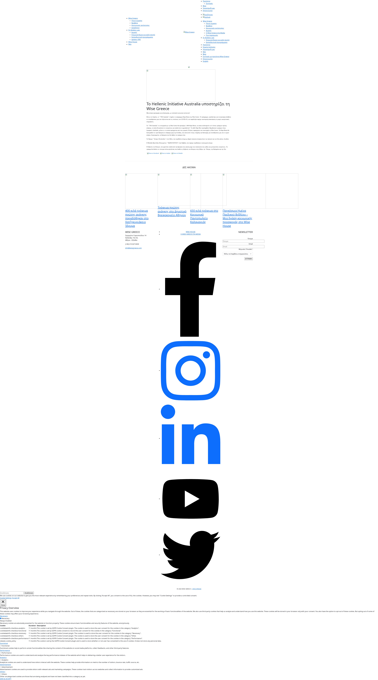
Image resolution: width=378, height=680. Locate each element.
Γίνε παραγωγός (212, 35)
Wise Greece (133, 18)
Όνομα (250, 239)
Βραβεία (135, 23)
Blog (204, 6)
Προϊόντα (206, 1)
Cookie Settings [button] (6, 598)
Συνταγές (209, 3)
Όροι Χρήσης (196, 589)
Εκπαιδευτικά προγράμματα (142, 37)
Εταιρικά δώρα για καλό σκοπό (143, 35)
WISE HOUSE (190, 232)
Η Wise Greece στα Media (215, 33)
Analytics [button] (3, 657)
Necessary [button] (4, 616)
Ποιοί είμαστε (137, 21)
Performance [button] (5, 650)
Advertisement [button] (5, 665)
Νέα (129, 44)
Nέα (204, 52)
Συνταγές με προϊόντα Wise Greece (216, 56)
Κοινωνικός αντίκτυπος (141, 25)
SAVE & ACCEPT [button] (5, 679)
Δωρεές (134, 32)
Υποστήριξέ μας (209, 8)
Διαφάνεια (135, 28)
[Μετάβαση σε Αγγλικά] (206, 17)
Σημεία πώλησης (209, 47)
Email (251, 244)
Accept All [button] (15, 598)
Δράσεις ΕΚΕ (136, 39)
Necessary (5, 618)
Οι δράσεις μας (134, 30)
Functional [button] (4, 643)
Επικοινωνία (207, 11)
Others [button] (2, 672)
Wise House (132, 42)
